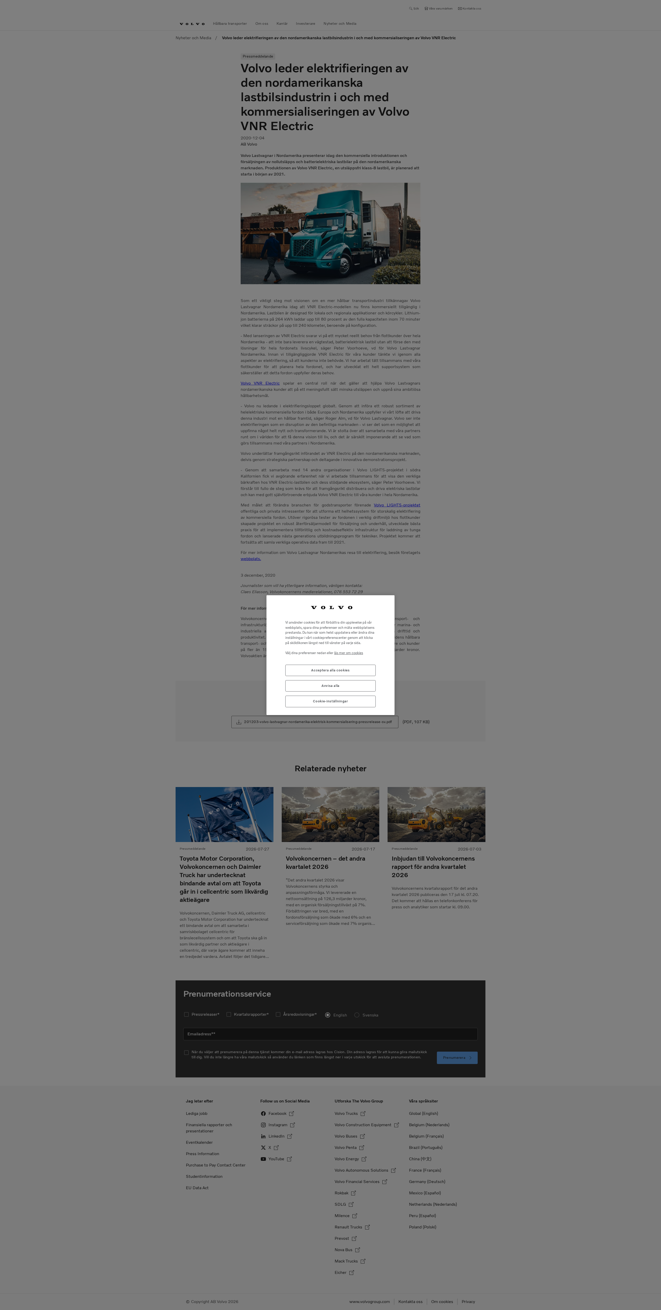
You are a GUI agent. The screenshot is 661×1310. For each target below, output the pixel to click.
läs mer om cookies (348, 653)
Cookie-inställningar (330, 701)
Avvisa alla (330, 686)
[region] (330, 655)
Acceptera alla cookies (330, 670)
